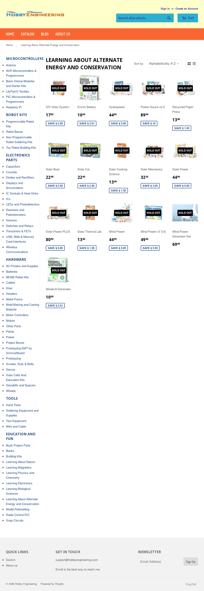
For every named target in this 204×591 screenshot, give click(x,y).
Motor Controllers (17, 315)
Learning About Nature (20, 462)
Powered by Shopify (52, 584)
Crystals (11, 172)
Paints (10, 331)
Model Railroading (17, 509)
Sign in (165, 8)
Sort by (138, 63)
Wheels (11, 391)
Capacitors (13, 166)
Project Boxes (15, 342)
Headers (11, 293)
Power (10, 337)
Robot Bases (14, 131)
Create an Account (187, 8)
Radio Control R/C (18, 515)
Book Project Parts (18, 445)
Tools (12, 398)
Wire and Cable (16, 426)
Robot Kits (16, 114)
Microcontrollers (25, 58)
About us (62, 34)
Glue (9, 288)
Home (10, 34)
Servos (10, 369)
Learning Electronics (19, 483)
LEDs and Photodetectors (22, 204)
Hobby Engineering (26, 584)
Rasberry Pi (14, 107)
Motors (10, 320)
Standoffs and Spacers (21, 385)
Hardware (16, 259)
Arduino (11, 65)
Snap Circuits (15, 520)
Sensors (11, 220)
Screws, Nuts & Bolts (20, 364)
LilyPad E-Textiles (17, 91)
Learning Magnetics (18, 467)
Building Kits (14, 456)
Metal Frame (14, 299)
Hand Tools (13, 405)
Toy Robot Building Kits (21, 147)
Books (10, 450)
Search (10, 560)
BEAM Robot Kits (17, 277)
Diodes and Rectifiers (20, 177)
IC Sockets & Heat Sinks (22, 193)
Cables (10, 282)
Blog (45, 34)
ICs (8, 199)
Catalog (27, 34)
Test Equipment (16, 421)
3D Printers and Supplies (22, 266)
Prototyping (13, 358)
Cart (190, 18)
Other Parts (13, 326)
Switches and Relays (19, 226)
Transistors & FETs (18, 231)
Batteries (12, 271)
